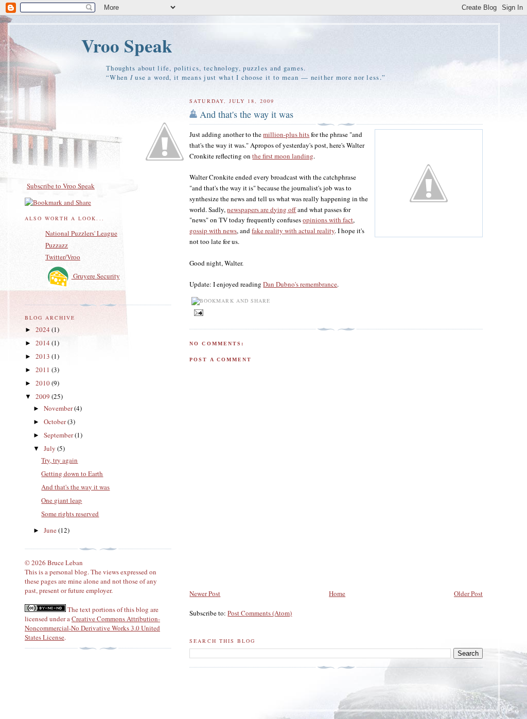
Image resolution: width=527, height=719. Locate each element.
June (51, 530)
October (55, 421)
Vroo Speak (126, 45)
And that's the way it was (246, 114)
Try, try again (59, 460)
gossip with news (213, 230)
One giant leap (61, 500)
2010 (43, 383)
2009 (43, 396)
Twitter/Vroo (62, 256)
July (50, 448)
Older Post (468, 593)
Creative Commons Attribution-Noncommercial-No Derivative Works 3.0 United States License (92, 628)
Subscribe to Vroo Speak (61, 185)
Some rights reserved (70, 513)
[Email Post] (197, 311)
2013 (43, 356)
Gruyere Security (96, 275)
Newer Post (204, 593)
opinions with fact (328, 219)
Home (337, 593)
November (59, 408)
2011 (43, 369)
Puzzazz (56, 245)
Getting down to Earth (72, 473)
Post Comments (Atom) (259, 613)
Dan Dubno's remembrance (300, 284)
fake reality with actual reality (293, 230)
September (59, 435)
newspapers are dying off (261, 209)
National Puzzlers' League (81, 233)
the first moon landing (282, 156)
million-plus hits (286, 134)
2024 (43, 329)
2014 (43, 342)
